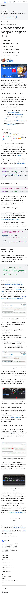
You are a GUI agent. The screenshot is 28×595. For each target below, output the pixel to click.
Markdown (16, 112)
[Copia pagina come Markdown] (7, 36)
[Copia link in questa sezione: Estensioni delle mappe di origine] (22, 407)
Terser (19, 155)
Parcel (13, 219)
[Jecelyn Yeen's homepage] (12, 61)
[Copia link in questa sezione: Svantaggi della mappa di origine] (24, 425)
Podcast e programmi (6, 571)
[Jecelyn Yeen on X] (7, 61)
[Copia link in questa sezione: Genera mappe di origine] (19, 208)
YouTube (4, 578)
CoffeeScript (15, 124)
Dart (10, 124)
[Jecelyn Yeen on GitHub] (9, 61)
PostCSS (21, 114)
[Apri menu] (2, 1)
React (20, 117)
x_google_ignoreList (15, 417)
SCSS (14, 114)
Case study (4, 569)
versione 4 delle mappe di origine (16, 512)
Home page (3, 21)
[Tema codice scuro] (25, 167)
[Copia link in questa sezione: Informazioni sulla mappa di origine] (14, 251)
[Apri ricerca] (18, 1)
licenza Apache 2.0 (6, 530)
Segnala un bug (5, 557)
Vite (2, 219)
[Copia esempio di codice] (27, 167)
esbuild (17, 219)
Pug (8, 112)
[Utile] (14, 24)
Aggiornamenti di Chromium (8, 567)
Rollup (9, 219)
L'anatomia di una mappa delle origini (14, 284)
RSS (3, 582)
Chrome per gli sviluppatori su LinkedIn (10, 580)
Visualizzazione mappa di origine (15, 298)
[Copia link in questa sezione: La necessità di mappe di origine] (24, 93)
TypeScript (6, 124)
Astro (25, 121)
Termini (2, 588)
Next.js (19, 121)
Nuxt (22, 121)
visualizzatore (14, 319)
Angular (16, 117)
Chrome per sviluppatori (7, 565)
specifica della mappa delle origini (14, 282)
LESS (17, 114)
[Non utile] (16, 24)
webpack (5, 219)
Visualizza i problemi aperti (7, 559)
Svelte (5, 118)
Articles (3, 6)
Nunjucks (11, 112)
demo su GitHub (21, 163)
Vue (23, 117)
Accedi (24, 1)
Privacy (6, 588)
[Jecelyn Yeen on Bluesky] (11, 61)
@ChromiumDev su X (6, 576)
